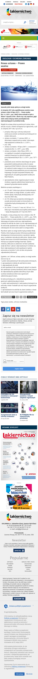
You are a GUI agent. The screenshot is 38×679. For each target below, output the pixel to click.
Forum (10, 565)
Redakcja (15, 1)
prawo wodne (8, 302)
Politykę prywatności (11, 618)
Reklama (22, 1)
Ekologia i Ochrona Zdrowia (20, 54)
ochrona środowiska (20, 302)
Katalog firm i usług (28, 562)
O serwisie (8, 1)
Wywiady (10, 567)
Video (28, 569)
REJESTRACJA (18, 4)
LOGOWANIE (9, 4)
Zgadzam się (19, 599)
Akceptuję (19, 674)
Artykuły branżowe (7, 73)
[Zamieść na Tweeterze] (8, 309)
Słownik (28, 567)
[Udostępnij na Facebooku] (3, 309)
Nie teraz (29, 674)
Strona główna (5, 54)
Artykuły (10, 562)
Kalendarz (10, 563)
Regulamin (28, 571)
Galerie (10, 569)
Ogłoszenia (28, 563)
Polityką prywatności (19, 666)
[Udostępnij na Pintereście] (13, 309)
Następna (31, 297)
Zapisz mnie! (19, 369)
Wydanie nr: (9, 70)
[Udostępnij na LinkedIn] (18, 309)
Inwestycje (28, 565)
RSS (10, 571)
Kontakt (29, 1)
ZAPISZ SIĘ (17, 550)
